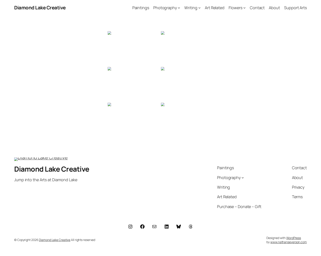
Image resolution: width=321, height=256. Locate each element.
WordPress (293, 238)
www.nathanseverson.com (288, 242)
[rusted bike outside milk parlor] (134, 84)
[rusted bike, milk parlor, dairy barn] (187, 48)
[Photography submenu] (179, 8)
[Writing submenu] (199, 8)
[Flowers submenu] (244, 8)
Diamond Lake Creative (40, 7)
